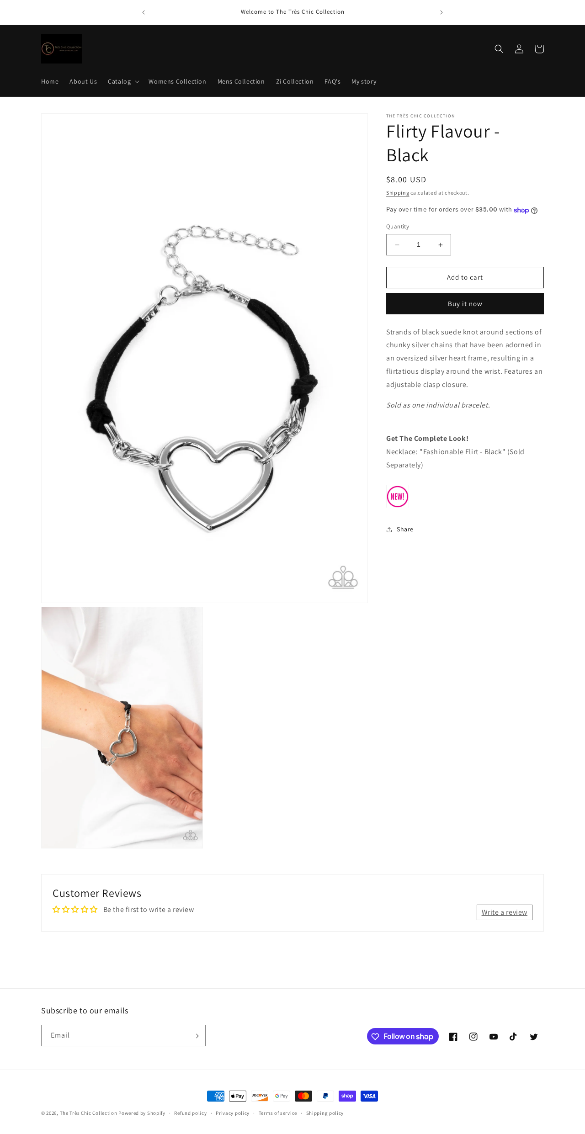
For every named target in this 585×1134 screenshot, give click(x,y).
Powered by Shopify (141, 1113)
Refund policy (190, 1112)
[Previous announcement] (143, 12)
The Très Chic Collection (88, 1113)
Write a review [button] (504, 912)
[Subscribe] (195, 1036)
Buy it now (465, 304)
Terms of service (278, 1112)
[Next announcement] (441, 12)
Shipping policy (325, 1112)
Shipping (398, 192)
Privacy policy (233, 1112)
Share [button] (405, 529)
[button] (122, 81)
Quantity (397, 227)
